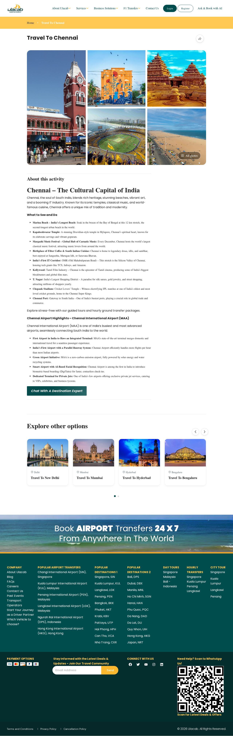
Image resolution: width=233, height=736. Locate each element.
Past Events (15, 596)
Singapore (170, 572)
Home (30, 23)
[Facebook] (130, 664)
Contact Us (152, 8)
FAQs (10, 581)
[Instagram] (154, 664)
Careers (13, 586)
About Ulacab (60, 8)
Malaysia (169, 577)
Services (81, 8)
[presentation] (195, 431)
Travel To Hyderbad (137, 477)
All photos (192, 155)
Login (170, 8)
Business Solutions (105, 8)
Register (185, 8)
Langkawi (193, 591)
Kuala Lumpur (196, 581)
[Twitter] (138, 664)
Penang (192, 586)
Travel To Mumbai (90, 477)
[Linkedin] (161, 664)
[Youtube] (146, 664)
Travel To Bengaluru (182, 477)
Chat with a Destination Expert (56, 391)
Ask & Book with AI (210, 8)
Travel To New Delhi (45, 477)
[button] (115, 496)
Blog (10, 577)
